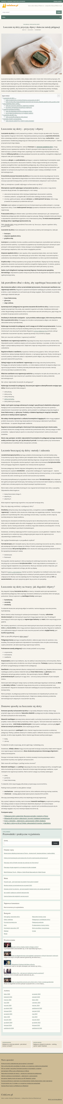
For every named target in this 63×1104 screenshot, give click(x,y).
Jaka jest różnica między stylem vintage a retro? (24, 947)
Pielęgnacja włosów (37, 922)
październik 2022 (37, 1028)
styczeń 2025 (7, 1020)
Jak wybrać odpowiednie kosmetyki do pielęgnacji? (19, 107)
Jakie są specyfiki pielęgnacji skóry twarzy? (17, 117)
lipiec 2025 (7, 1017)
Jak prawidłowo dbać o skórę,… (11, 103)
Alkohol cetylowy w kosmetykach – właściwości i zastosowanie (19, 1076)
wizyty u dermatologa (14, 572)
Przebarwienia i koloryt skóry (40, 925)
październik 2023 (37, 1008)
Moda (5, 934)
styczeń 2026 (7, 1005)
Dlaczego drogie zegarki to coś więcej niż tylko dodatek (20, 867)
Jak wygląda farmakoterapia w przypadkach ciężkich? (19, 113)
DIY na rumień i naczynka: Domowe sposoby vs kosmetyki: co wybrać (21, 1068)
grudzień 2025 (8, 1008)
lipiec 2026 (7, 994)
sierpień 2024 (36, 997)
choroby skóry (9, 224)
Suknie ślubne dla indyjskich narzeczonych (16, 896)
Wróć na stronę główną (55, 1099)
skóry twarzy (24, 636)
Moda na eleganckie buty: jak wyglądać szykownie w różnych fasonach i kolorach (34, 955)
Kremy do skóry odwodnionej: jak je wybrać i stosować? (17, 1063)
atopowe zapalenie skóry (45, 147)
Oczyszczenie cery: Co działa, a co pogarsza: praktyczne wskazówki (20, 1083)
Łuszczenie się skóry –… (9, 98)
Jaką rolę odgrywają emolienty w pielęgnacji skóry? (19, 111)
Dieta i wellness (8, 919)
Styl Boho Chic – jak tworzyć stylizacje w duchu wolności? (27, 973)
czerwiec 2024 (36, 1002)
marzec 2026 (7, 1000)
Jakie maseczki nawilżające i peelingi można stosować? (20, 120)
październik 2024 (9, 1028)
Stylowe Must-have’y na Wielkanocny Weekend (14, 1086)
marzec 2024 (35, 1005)
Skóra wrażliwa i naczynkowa (40, 928)
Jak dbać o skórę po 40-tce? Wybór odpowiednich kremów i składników (27, 823)
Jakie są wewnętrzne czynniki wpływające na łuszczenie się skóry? (23, 100)
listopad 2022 (36, 1025)
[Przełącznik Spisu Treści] (58, 95)
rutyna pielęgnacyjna (40, 331)
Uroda (34, 931)
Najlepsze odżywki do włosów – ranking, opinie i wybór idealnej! (45, 1044)
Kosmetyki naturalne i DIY (11, 928)
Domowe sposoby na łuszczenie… (12, 119)
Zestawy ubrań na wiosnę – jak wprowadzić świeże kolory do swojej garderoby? (27, 889)
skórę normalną (9, 399)
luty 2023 (34, 1017)
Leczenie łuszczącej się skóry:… (11, 109)
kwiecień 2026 (8, 997)
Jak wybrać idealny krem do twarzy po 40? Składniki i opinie (18, 1078)
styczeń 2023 (36, 1020)
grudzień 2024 (8, 1022)
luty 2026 (6, 1002)
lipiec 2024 (35, 1000)
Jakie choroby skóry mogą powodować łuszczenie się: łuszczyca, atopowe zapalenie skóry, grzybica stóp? (33, 101)
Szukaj (58, 12)
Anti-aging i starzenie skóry (12, 917)
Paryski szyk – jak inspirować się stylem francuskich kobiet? (21, 882)
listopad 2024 (8, 1025)
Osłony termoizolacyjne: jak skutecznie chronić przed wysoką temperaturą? (26, 858)
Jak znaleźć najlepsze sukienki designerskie (16, 892)
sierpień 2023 (36, 1011)
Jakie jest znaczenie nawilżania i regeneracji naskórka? (20, 105)
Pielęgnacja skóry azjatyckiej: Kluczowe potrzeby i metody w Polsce (26, 816)
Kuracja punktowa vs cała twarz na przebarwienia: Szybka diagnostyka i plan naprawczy (26, 1081)
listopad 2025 (8, 1011)
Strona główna (58, 1)
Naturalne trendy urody (39, 917)
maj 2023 (34, 1014)
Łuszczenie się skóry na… (10, 115)
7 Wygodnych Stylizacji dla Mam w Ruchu (23, 964)
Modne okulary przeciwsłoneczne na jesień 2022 (18, 885)
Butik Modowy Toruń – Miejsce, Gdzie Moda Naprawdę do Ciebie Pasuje (24, 872)
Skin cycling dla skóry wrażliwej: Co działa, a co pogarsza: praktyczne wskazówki (24, 1066)
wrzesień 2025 (8, 1014)
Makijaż (6, 931)
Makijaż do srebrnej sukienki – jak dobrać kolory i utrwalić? (14, 1044)
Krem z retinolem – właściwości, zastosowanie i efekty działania (25, 821)
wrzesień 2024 (36, 994)
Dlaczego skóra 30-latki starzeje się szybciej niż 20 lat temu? (21, 863)
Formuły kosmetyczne (10, 922)
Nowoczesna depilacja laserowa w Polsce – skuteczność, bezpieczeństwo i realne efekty (29, 853)
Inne (5, 925)
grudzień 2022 (36, 1022)
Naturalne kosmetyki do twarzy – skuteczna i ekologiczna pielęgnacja (21, 1073)
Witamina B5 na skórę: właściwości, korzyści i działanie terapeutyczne (27, 818)
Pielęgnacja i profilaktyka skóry (31, 24)
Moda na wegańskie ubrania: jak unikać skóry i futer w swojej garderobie (32, 982)
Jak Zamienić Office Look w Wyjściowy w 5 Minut (15, 1071)
